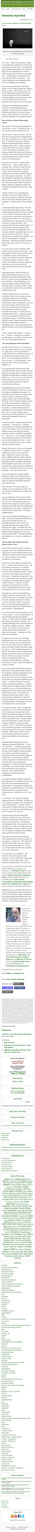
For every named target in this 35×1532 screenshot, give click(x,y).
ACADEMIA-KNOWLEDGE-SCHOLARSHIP (12, 1362)
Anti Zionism (13, 1181)
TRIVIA (3, 1422)
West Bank (28, 1254)
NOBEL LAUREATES (7, 1282)
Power (6, 1236)
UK (15, 1247)
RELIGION (4, 1397)
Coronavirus (9, 1189)
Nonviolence (8, 1228)
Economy (25, 1195)
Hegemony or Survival (23, 959)
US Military (27, 1249)
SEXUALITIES (5, 1433)
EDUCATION (4, 1331)
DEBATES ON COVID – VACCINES (10, 1391)
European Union (8, 1199)
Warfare (15, 1254)
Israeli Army (16, 1218)
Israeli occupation (26, 1218)
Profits (12, 1236)
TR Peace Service (6, 1164)
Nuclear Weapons (25, 1228)
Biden (5, 1182)
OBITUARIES (4, 1453)
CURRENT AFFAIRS (6, 1431)
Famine (16, 1199)
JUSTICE (3, 1317)
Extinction (13, 979)
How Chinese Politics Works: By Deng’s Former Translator (16, 1125)
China (13, 1185)
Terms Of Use (5, 1503)
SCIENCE (4, 1393)
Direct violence (22, 1193)
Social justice (8, 1242)
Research (19, 1238)
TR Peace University (6, 1162)
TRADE (3, 1410)
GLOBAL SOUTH (5, 1340)
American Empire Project (21, 961)
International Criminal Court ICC (21, 1214)
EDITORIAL (4, 1265)
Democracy (12, 1193)
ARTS (3, 1402)
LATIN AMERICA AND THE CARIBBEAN (12, 1342)
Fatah (21, 1199)
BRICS (24, 1182)
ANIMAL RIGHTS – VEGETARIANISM (11, 1437)
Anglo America (21, 1179)
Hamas (24, 1206)
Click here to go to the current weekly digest (16, 1034)
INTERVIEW (4, 1404)
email (18, 984)
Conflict (25, 1187)
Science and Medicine (23, 1240)
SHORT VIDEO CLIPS (7, 1462)
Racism (6, 1238)
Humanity (21, 979)
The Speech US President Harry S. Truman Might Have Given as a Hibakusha (16, 1489)
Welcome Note (5, 1139)
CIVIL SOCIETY (5, 1428)
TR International (5, 1158)
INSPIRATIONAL (5, 1445)
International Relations (10, 1216)
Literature (14, 1222)
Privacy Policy (5, 1507)
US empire (19, 1249)
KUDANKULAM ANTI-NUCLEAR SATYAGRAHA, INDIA (15, 1418)
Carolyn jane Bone (6, 1478)
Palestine (14, 1232)
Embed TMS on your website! (17, 1520)
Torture (6, 1247)
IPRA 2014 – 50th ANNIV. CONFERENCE (12, 1468)
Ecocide (10, 1195)
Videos (24, 8)
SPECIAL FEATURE (6, 1395)
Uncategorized (5, 1464)
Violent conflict (15, 1252)
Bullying (29, 1182)
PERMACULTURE (6, 1416)
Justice (18, 1220)
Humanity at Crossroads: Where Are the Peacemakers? (17, 1046)
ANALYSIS (4, 1298)
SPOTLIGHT (4, 1344)
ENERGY (3, 1323)
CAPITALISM (4, 1366)
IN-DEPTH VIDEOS (6, 1459)
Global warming (16, 1206)
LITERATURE (5, 1424)
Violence (5, 1252)
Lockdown (21, 1222)
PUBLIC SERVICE (6, 1420)
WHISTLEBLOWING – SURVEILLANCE (11, 1379)
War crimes (28, 1252)
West (21, 1254)
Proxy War (17, 1236)
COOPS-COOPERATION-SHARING (10, 1286)
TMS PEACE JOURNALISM (8, 1280)
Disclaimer (4, 1505)
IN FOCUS (23, 19)
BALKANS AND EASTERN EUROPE (11, 1327)
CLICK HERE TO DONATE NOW (17, 1062)
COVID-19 (26, 1189)
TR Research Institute (7, 1166)
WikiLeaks (22, 1256)
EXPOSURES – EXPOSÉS (8, 1373)
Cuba (24, 1191)
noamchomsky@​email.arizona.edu (17, 966)
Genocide (10, 1204)
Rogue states (27, 1238)
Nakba (24, 1226)
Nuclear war (16, 1228)
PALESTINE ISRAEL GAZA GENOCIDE (11, 1350)
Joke (5, 1220)
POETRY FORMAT (6, 1451)
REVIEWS (4, 1387)
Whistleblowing (9, 1256)
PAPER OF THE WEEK (7, 1273)
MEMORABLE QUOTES (7, 1311)
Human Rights (25, 1208)
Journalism (11, 1220)
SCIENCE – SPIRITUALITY (8, 1441)
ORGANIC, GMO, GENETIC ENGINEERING (12, 1385)
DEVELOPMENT (5, 1412)
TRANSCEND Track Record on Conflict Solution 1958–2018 (17, 1150)
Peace (12, 1234)
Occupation (6, 1230)
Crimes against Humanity (12, 1191)
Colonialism (18, 1187)
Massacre (28, 1222)
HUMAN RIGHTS (5, 1300)
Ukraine (20, 1247)
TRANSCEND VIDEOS (7, 1271)
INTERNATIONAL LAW (7, 1352)
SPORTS (3, 1443)
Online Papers (5, 1135)
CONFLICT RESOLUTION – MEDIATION (12, 1284)
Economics (17, 1195)
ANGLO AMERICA (6, 1313)
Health (30, 1206)
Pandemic (5, 1234)
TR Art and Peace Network (8, 1160)
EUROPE (3, 1335)
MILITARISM (4, 1296)
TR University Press (6, 1168)
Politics (30, 1234)
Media (4, 1224)
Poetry (24, 1234)
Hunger (4, 1210)
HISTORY (4, 1375)
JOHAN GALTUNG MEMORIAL (9, 1267)
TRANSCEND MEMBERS (8, 1290)
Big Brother (10, 1182)
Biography (18, 1182)
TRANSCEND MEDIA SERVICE (18, 2)
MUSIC (3, 1426)
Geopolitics (6, 1206)
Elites (30, 1195)
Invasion (21, 1216)
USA (12, 1249)
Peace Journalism (16, 8)
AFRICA (3, 1307)
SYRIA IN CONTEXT (6, 1356)
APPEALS (4, 1346)
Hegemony (8, 1208)
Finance (26, 1199)
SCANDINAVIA (5, 1354)
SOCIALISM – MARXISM (7, 1371)
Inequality (7, 1212)
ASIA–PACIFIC (5, 1321)
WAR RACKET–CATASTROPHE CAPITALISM (13, 1319)
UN (24, 1247)
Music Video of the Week (7, 1470)
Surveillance (29, 1244)
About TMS (29, 8)
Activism (7, 1179)
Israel (30, 1216)
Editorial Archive (5, 1133)
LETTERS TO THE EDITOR (8, 1435)
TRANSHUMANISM (6, 1400)
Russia (6, 1240)
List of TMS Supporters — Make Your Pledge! (17, 1073)
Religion (12, 1238)
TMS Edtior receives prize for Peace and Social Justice (15, 1147)
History (15, 1208)
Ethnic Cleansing (20, 1197)
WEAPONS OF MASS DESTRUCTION (11, 1292)
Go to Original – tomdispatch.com (13, 973)
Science (12, 1240)
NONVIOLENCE (5, 1288)
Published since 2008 (17, 1529)
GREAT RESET (5, 1406)
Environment (8, 1197)
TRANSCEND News (6, 1269)
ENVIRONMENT (5, 1369)
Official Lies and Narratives (19, 1230)
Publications (4, 1137)
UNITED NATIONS (6, 1358)
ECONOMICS (5, 1408)
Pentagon (18, 1234)
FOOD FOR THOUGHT (7, 1447)
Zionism (17, 1258)
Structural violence (17, 1245)
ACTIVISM (4, 1309)
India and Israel (9, 1042)
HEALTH (3, 1377)
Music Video (17, 1226)
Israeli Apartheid (7, 1218)
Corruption (18, 1189)
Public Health (26, 1236)
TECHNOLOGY (5, 1302)
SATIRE (3, 1389)
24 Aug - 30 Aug (17, 1081)
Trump (11, 1247)
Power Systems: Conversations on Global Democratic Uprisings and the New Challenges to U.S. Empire (17, 881)
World (28, 1256)
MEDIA (3, 1338)
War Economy (6, 1254)
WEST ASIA (4, 1360)
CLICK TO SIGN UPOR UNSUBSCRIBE (17, 1092)
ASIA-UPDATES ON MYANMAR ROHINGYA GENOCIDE (16, 1325)
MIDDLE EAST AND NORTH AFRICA (11, 1348)
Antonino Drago (5, 1491)
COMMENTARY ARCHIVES (8, 1466)
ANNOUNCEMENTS (6, 1276)
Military (19, 1224)
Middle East (11, 1224)
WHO (16, 1256)
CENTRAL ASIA (5, 1333)
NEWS (3, 1315)
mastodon (8, 988)
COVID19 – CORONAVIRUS (8, 1439)
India (19, 1210)
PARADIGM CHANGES (7, 1383)
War (22, 1252)
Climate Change (21, 1185)
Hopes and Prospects (15, 875)
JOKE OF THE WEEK (7, 1455)
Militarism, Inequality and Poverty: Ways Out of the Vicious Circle (17, 1051)
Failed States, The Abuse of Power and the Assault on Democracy (18, 957)
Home (3, 8)
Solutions (23, 1242)
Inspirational (14, 1212)
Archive (8, 8)
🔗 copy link (7, 992)
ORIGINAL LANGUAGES (8, 1457)
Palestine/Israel (24, 1232)
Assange (30, 1181)
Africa (13, 1179)
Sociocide (17, 1242)
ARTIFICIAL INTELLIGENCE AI (9, 1364)
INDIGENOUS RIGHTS (7, 1381)
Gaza (26, 1201)
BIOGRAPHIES (5, 1278)
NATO (29, 1226)
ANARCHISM (5, 1414)
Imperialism (12, 1210)
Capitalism (7, 1185)
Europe (29, 1197)
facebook (20, 988)
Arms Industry (22, 1181)
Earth (8, 979)
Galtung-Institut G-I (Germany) (9, 1171)
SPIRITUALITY (5, 1449)
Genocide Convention (22, 1204)
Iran (26, 1216)
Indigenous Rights (27, 1210)
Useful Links (4, 1501)
